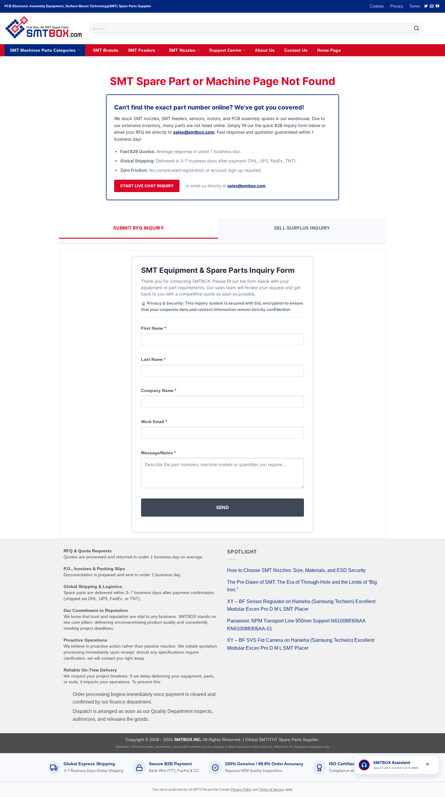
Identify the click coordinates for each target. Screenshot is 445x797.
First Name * (153, 328)
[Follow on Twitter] (426, 6)
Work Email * (154, 421)
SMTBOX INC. (188, 739)
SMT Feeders (141, 50)
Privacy (397, 6)
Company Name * (158, 390)
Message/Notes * (158, 452)
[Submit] (416, 28)
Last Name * (153, 359)
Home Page (329, 50)
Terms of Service (271, 789)
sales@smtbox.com (193, 132)
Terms (414, 6)
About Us (265, 50)
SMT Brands (105, 50)
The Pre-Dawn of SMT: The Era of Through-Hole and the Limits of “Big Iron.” (302, 586)
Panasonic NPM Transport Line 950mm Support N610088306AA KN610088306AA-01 (296, 624)
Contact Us (296, 50)
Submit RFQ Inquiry (138, 228)
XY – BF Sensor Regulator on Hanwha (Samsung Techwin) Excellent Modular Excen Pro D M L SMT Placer (301, 605)
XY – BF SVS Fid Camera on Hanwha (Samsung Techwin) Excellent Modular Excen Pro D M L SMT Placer (300, 644)
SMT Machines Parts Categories (43, 50)
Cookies (377, 6)
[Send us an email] (431, 6)
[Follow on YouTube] (437, 6)
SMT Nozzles (182, 50)
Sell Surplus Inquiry (302, 228)
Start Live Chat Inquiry (146, 185)
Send (222, 507)
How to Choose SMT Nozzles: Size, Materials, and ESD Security (296, 570)
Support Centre (225, 50)
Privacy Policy (241, 789)
